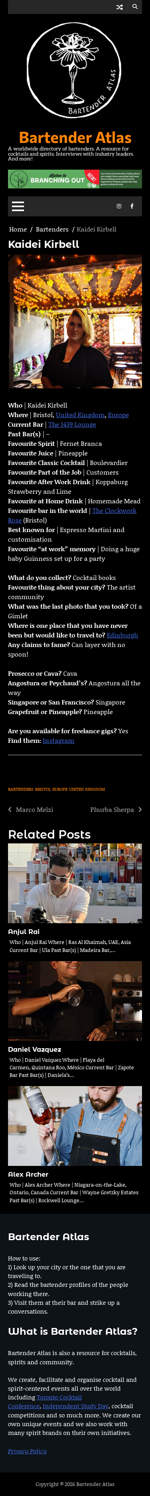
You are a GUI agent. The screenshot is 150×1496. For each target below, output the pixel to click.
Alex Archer (28, 1174)
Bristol (43, 789)
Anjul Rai (24, 932)
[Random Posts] (119, 7)
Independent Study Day (75, 1405)
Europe (118, 414)
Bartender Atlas (75, 136)
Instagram (58, 740)
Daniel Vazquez (34, 1049)
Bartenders (21, 789)
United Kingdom (80, 414)
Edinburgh (122, 634)
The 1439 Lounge (72, 424)
